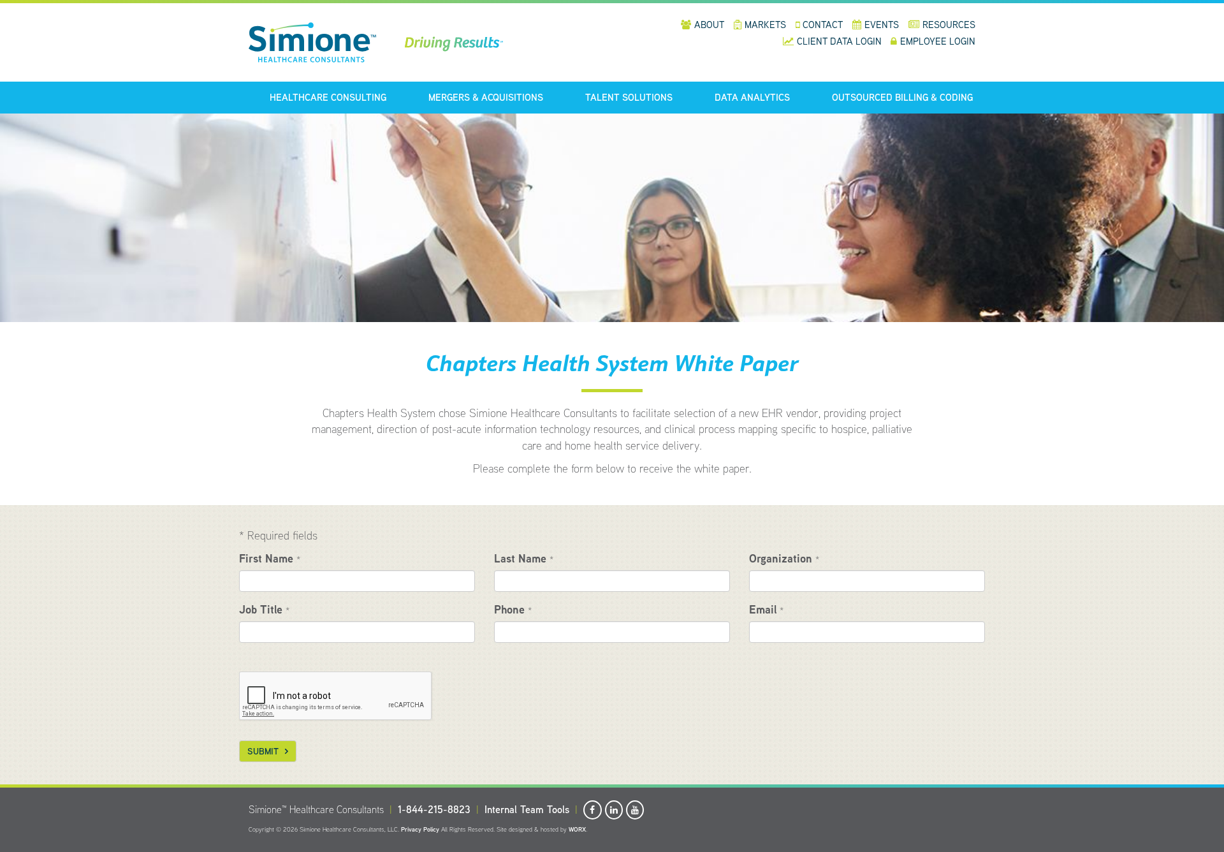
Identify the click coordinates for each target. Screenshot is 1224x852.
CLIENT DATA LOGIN (840, 41)
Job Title (264, 609)
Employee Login (937, 41)
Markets (765, 24)
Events (881, 24)
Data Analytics (752, 97)
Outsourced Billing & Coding (902, 97)
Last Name (523, 558)
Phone (513, 609)
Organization (784, 558)
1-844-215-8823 (434, 809)
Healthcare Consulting (328, 97)
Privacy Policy (420, 829)
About (709, 24)
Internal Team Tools (526, 809)
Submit (263, 751)
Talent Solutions (629, 97)
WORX (577, 829)
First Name (269, 558)
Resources (948, 24)
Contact (823, 24)
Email (766, 609)
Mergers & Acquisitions (485, 97)
